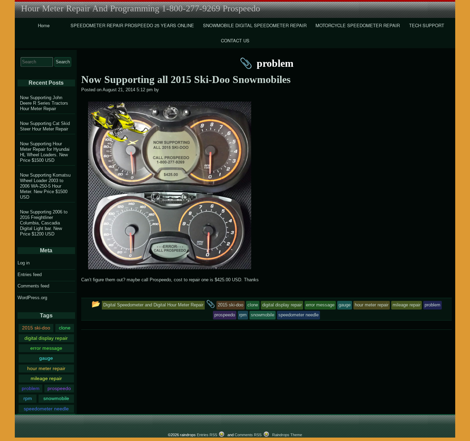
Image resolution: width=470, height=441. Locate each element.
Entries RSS (207, 435)
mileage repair (46, 378)
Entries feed (30, 274)
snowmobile (56, 398)
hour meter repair (46, 368)
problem (31, 388)
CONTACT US (235, 40)
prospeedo (59, 388)
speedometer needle (46, 408)
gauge (46, 358)
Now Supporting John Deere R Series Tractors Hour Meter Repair (44, 103)
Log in (24, 262)
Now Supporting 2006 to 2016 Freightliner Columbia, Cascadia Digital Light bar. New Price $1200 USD (43, 223)
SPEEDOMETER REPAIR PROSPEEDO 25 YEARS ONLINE (132, 25)
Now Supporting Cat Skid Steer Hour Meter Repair (45, 126)
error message (46, 348)
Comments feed (33, 285)
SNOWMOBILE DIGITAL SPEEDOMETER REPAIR (255, 25)
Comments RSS (248, 435)
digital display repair (46, 338)
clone (65, 327)
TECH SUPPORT (426, 25)
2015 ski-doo (36, 327)
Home (44, 25)
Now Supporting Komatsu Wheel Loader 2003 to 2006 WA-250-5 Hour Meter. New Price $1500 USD (45, 186)
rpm (27, 398)
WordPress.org (32, 297)
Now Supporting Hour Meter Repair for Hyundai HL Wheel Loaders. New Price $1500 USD (45, 152)
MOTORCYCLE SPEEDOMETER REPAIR (358, 25)
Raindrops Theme (287, 435)
